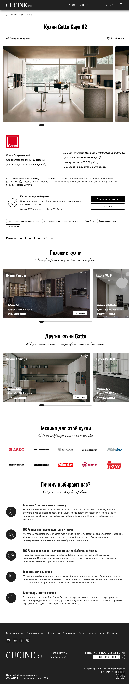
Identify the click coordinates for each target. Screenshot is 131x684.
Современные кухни (107, 221)
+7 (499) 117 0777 (58, 653)
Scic (17, 305)
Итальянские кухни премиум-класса (23, 221)
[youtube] (27, 640)
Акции (82, 633)
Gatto (18, 388)
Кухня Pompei (16, 275)
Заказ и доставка (15, 633)
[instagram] (15, 640)
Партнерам (54, 633)
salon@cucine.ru (59, 657)
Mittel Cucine (111, 305)
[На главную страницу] (19, 5)
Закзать (108, 206)
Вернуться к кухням (20, 38)
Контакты (112, 633)
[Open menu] (122, 5)
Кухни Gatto (89, 221)
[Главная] (7, 15)
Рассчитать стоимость (108, 199)
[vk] (8, 640)
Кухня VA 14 (104, 275)
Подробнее (80, 313)
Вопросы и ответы (36, 633)
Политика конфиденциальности (22, 675)
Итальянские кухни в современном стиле (62, 221)
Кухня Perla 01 (106, 358)
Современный (20, 313)
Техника (92, 633)
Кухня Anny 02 (16, 358)
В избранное (117, 38)
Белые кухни (13, 226)
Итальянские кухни (31, 678)
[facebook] (21, 640)
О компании (69, 633)
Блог (101, 633)
